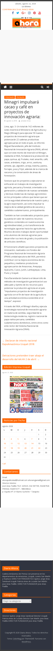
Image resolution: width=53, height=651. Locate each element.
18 (12, 448)
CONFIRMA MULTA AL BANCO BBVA (18, 9)
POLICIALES (10, 97)
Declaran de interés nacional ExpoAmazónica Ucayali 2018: (19, 342)
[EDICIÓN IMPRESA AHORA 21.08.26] (26, 412)
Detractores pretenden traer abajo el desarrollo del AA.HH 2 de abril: (23, 357)
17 (5, 448)
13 (25, 443)
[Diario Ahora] (5, 87)
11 (12, 443)
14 (32, 443)
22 (39, 448)
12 (18, 443)
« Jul (4, 463)
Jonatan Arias (26, 121)
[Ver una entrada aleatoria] (48, 87)
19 (18, 448)
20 (25, 448)
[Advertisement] (26, 56)
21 (32, 448)
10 (5, 443)
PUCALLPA (20, 97)
